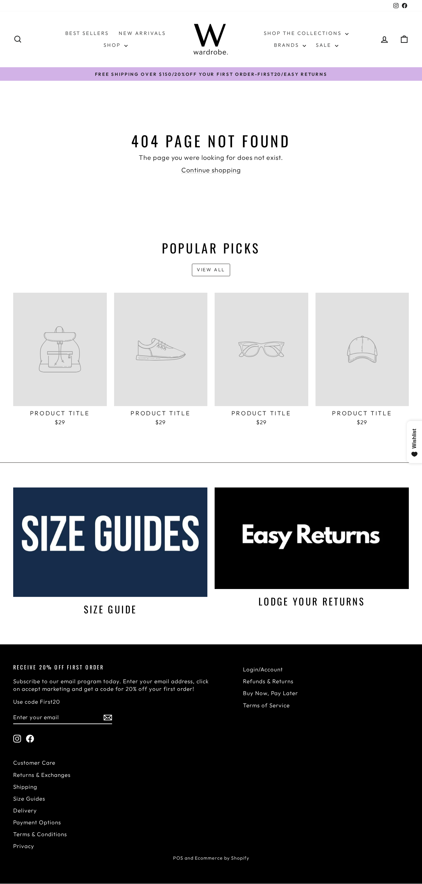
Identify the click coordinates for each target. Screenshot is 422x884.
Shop (113, 45)
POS (178, 858)
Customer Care (34, 762)
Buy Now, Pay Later (270, 693)
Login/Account (263, 669)
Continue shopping (211, 170)
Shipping (25, 786)
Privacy (23, 845)
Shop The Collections (304, 33)
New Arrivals (142, 33)
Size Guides (29, 798)
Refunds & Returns (268, 681)
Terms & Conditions (40, 834)
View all (211, 270)
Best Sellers (87, 33)
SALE (324, 45)
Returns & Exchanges (42, 774)
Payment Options (37, 822)
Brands (287, 45)
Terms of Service (266, 705)
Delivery (25, 810)
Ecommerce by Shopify (222, 858)
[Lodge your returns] (312, 538)
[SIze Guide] (110, 542)
